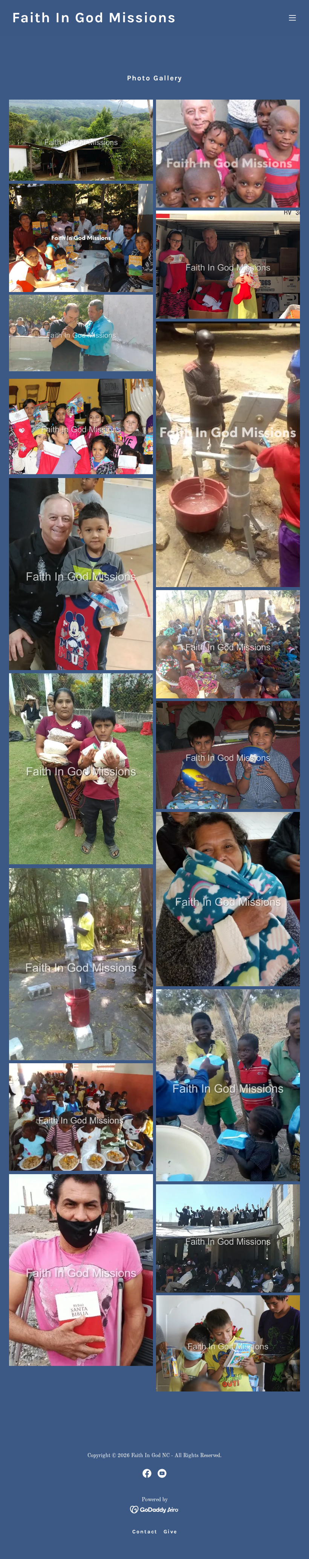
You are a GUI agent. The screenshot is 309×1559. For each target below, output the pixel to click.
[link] (94, 21)
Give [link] (170, 1531)
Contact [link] (145, 1531)
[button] (292, 17)
